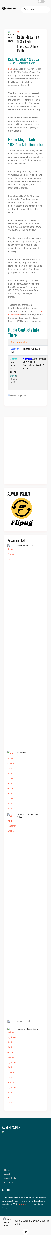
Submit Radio (10, 1178)
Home (7, 1170)
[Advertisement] (25, 452)
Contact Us (9, 1182)
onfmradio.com (25, 1204)
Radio (11, 69)
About (7, 1174)
